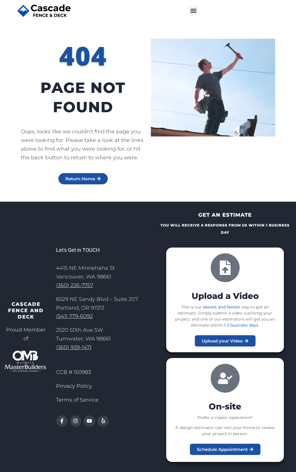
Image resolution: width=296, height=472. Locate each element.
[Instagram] (76, 421)
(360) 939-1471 (73, 347)
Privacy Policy (74, 386)
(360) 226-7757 (74, 285)
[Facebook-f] (62, 421)
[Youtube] (89, 421)
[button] (193, 11)
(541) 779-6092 (74, 316)
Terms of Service (77, 400)
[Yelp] (103, 421)
